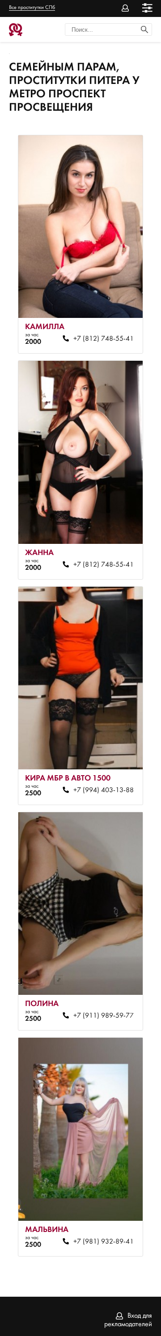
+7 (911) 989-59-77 (103, 1015)
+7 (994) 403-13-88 (103, 790)
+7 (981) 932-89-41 (103, 1241)
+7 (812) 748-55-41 (103, 338)
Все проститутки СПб (32, 7)
